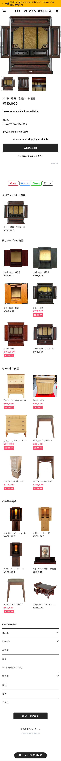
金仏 (4, 659)
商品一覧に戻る (30, 716)
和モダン (6, 641)
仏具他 (5, 702)
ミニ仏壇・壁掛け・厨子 (12, 667)
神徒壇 (5, 650)
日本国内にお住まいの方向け (30, 156)
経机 (4, 693)
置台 (4, 685)
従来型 (5, 633)
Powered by (27, 733)
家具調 (5, 676)
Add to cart (30, 147)
